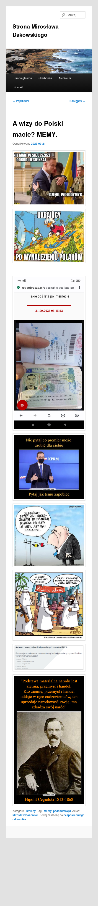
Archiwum (65, 78)
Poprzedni (21, 101)
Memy (48, 811)
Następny (77, 101)
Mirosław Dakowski (25, 815)
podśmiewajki (62, 811)
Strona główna (23, 78)
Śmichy (31, 811)
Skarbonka (45, 78)
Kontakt (18, 87)
